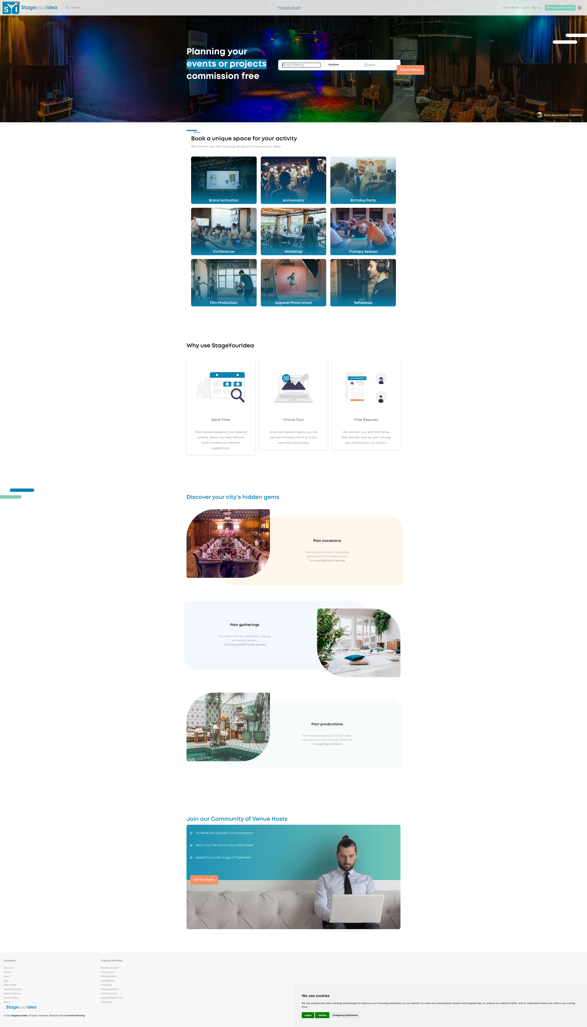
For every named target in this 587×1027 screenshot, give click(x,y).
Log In (525, 8)
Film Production (109, 994)
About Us (8, 968)
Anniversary (107, 972)
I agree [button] (308, 1015)
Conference (107, 981)
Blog (6, 981)
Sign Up (537, 8)
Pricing (7, 972)
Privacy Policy (11, 998)
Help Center (10, 985)
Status (7, 1002)
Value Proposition (13, 989)
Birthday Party (108, 976)
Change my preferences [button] (345, 1015)
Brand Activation (110, 968)
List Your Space (204, 880)
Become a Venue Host (560, 8)
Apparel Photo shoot (112, 998)
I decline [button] (322, 1015)
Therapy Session (109, 989)
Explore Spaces (410, 70)
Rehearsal (106, 1002)
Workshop (106, 985)
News (6, 976)
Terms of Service (12, 994)
